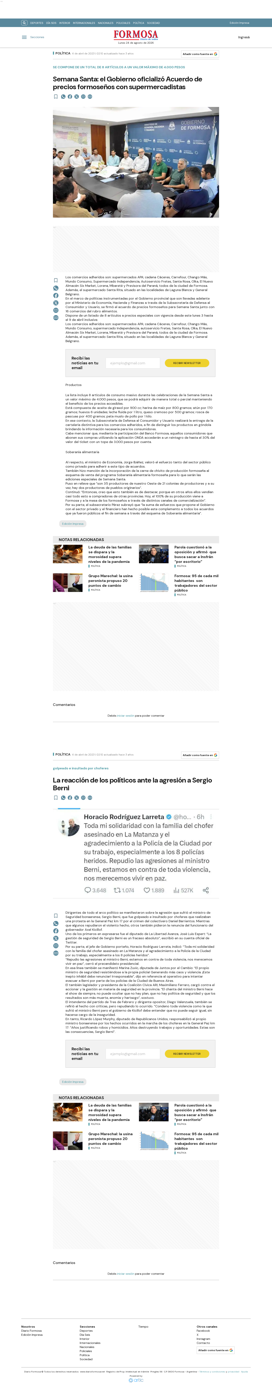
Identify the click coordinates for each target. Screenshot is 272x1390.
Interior (64, 23)
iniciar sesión (125, 716)
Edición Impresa (239, 22)
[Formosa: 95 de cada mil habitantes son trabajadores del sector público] (154, 582)
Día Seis (51, 23)
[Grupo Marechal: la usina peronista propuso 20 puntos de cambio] (68, 582)
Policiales (123, 23)
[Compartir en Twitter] (76, 96)
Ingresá (244, 37)
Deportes (36, 23)
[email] (83, 96)
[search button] (24, 23)
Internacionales (84, 23)
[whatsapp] (63, 96)
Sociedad (153, 23)
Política (138, 23)
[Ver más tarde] (56, 97)
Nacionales (105, 23)
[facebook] (70, 96)
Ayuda (244, 1371)
